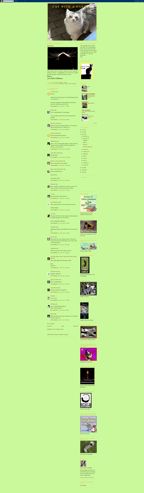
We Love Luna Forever (91, 116)
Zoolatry (87, 296)
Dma (52, 296)
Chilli (52, 83)
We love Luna (85, 115)
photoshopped (72, 83)
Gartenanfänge (83, 485)
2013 (83, 129)
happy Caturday (91, 103)
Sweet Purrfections (55, 202)
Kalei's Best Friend (55, 123)
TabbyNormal (53, 141)
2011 (83, 134)
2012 (83, 132)
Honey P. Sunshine (55, 279)
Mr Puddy (53, 304)
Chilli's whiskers (59, 83)
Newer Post (49, 326)
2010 (83, 167)
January (85, 165)
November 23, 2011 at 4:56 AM (60, 244)
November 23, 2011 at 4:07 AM (60, 223)
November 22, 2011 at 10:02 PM (60, 149)
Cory (52, 213)
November (85, 138)
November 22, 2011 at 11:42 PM (60, 165)
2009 (83, 170)
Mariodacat (53, 184)
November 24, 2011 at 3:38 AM (60, 276)
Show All (95, 123)
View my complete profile (87, 477)
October (85, 149)
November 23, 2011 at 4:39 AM (60, 233)
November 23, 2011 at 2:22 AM (60, 190)
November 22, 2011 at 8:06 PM (60, 129)
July (84, 156)
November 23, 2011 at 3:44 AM (60, 210)
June (84, 158)
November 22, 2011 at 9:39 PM (60, 137)
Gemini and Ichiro (54, 133)
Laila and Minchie (86, 110)
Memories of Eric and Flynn (57, 161)
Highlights (85, 140)
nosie (66, 83)
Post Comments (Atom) (58, 329)
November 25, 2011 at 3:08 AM (60, 292)
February (85, 162)
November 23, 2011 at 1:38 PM (60, 252)
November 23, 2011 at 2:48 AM (60, 198)
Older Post (75, 326)
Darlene (52, 314)
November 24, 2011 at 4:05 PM (60, 284)
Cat (51, 194)
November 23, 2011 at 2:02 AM (60, 180)
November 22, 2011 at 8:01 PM (60, 119)
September (85, 151)
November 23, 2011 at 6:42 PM (60, 267)
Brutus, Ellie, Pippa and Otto (57, 169)
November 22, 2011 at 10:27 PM (60, 157)
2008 (83, 172)
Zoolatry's (85, 339)
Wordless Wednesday (87, 146)
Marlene (52, 110)
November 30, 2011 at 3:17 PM (60, 300)
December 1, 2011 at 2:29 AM (60, 310)
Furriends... (85, 144)
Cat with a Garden (72, 6)
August (85, 154)
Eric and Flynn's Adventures (88, 93)
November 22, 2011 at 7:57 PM (60, 106)
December (85, 136)
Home (63, 326)
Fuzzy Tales (53, 91)
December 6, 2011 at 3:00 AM (60, 320)
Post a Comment (50, 323)
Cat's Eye (84, 85)
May (84, 160)
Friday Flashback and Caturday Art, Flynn (91, 96)
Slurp (89, 86)
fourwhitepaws (85, 102)
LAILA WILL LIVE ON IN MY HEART (88, 112)
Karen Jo (52, 236)
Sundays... (85, 142)
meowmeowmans (54, 287)
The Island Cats (54, 271)
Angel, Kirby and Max (55, 153)
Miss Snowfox (83, 454)
